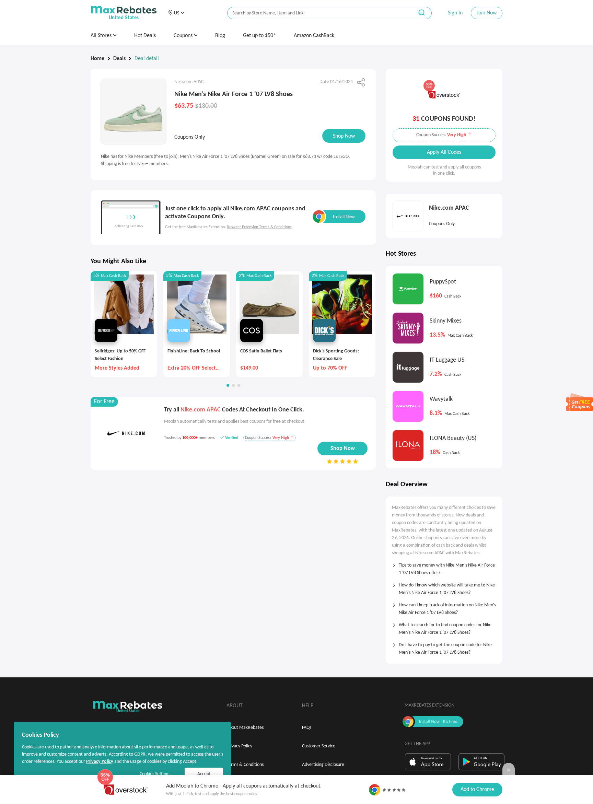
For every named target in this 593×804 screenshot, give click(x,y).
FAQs (306, 727)
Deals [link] (119, 58)
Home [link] (97, 58)
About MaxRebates (245, 727)
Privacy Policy (239, 746)
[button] (176, 13)
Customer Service (318, 746)
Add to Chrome (477, 789)
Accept (204, 774)
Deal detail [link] (147, 58)
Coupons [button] (184, 35)
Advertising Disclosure (323, 764)
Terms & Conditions (245, 764)
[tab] (444, 567)
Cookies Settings (155, 774)
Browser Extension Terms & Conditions (259, 227)
